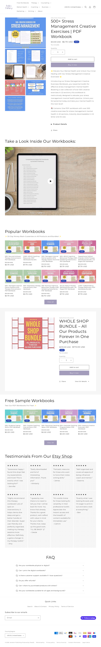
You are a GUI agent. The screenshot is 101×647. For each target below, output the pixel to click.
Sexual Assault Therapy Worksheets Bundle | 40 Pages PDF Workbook (68, 287)
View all (50, 302)
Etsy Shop (62, 456)
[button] (35, 3)
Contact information (74, 642)
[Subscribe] (38, 617)
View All (50, 443)
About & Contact (40, 606)
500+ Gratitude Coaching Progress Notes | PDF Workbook (68, 427)
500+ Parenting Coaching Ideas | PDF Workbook (50, 426)
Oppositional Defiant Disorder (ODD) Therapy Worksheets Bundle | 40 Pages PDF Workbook (86, 259)
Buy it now (72, 65)
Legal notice (86, 642)
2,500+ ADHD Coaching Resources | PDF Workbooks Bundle (31, 258)
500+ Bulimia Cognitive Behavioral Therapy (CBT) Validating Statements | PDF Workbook (50, 288)
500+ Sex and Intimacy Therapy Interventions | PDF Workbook (13, 258)
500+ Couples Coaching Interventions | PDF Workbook (31, 427)
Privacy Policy (54, 606)
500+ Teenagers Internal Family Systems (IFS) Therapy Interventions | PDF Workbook (13, 288)
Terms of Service (67, 606)
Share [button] (55, 130)
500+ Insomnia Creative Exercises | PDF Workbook (86, 427)
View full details (81, 381)
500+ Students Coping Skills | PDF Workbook (12, 426)
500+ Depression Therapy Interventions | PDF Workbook (32, 287)
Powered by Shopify (28, 642)
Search (30, 606)
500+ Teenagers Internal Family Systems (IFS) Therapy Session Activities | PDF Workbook (50, 259)
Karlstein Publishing (16, 642)
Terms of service (61, 642)
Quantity (54, 48)
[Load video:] (50, 181)
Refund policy (40, 642)
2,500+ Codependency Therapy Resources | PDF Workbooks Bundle (86, 287)
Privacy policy (50, 642)
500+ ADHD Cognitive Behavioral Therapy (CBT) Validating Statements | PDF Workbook (68, 259)
